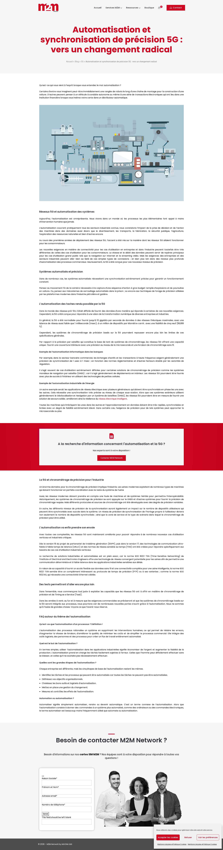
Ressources (132, 7)
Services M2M (113, 7)
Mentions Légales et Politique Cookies (171, 844)
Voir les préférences (208, 837)
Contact (177, 7)
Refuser (188, 837)
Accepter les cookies (168, 837)
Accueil (97, 7)
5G (82, 61)
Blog (77, 61)
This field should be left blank (56, 817)
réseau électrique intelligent (113, 398)
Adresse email (49, 795)
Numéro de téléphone (53, 804)
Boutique (149, 7)
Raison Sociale (49, 778)
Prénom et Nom (50, 787)
